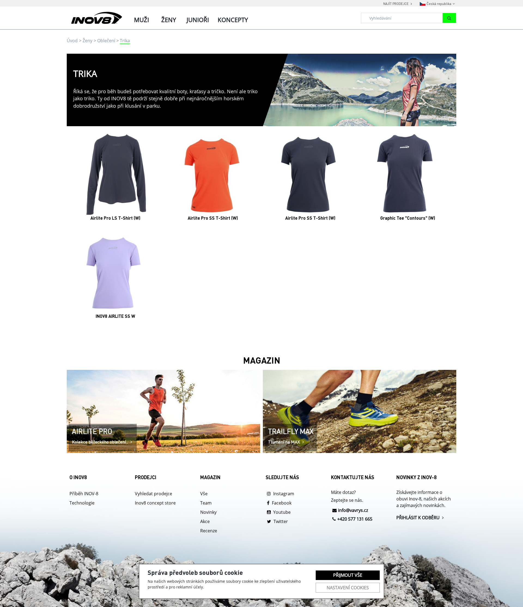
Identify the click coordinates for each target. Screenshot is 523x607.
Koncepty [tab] (233, 20)
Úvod (72, 41)
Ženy (87, 41)
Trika (125, 41)
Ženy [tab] (168, 20)
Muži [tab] (141, 20)
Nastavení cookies (348, 588)
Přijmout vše (347, 575)
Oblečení (106, 41)
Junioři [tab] (198, 20)
